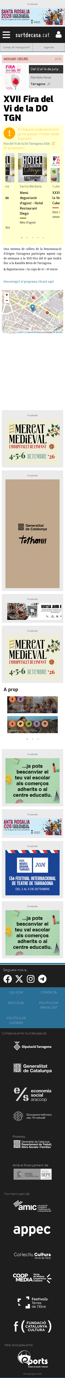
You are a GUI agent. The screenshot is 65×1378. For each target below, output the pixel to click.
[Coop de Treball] (33, 1119)
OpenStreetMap (34, 332)
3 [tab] (32, 237)
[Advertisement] (32, 370)
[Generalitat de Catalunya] (33, 1072)
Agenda (49, 47)
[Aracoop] (33, 1096)
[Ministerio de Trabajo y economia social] (33, 1177)
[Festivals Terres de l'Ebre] (33, 1304)
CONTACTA (49, 992)
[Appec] (33, 1232)
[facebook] (7, 981)
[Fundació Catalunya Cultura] (33, 1328)
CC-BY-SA (57, 332)
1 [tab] (21, 237)
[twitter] (19, 981)
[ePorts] (32, 1359)
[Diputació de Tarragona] (33, 1048)
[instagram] (30, 981)
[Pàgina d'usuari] (58, 37)
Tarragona (38, 84)
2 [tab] (27, 237)
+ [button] (7, 295)
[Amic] (33, 1208)
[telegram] (42, 981)
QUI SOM (16, 992)
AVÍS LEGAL (16, 1003)
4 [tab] (38, 237)
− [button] (7, 300)
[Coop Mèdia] (33, 1280)
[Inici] (32, 34)
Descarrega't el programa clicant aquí (29, 281)
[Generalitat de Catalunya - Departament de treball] (33, 1148)
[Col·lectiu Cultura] (33, 1256)
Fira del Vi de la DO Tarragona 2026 (27, 144)
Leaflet (20, 332)
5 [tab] (43, 237)
